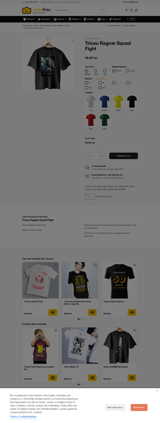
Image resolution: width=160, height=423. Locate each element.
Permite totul (138, 407)
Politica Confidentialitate (23, 416)
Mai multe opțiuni (115, 407)
